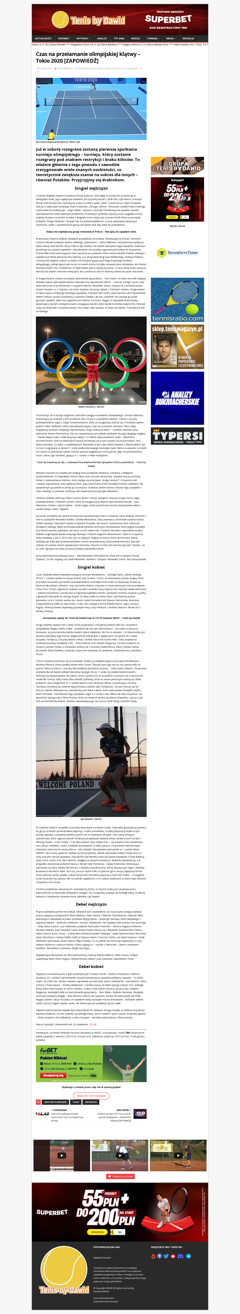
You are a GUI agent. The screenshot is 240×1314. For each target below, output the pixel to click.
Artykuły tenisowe (87, 68)
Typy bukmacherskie (103, 1298)
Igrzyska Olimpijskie (55, 1102)
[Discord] (180, 1257)
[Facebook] (159, 1257)
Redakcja (188, 38)
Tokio (75, 1102)
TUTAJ (92, 1024)
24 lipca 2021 (46, 68)
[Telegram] (188, 1257)
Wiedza (135, 38)
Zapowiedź (91, 1102)
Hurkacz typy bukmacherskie (111, 68)
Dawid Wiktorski (65, 68)
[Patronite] (153, 1257)
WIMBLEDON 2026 (102, 1257)
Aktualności (43, 38)
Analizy (102, 38)
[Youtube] (173, 1257)
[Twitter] (166, 1257)
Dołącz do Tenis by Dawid (91, 1095)
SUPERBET (64, 38)
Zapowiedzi (132, 68)
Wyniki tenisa (177, 225)
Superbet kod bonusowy (105, 1301)
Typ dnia (119, 38)
